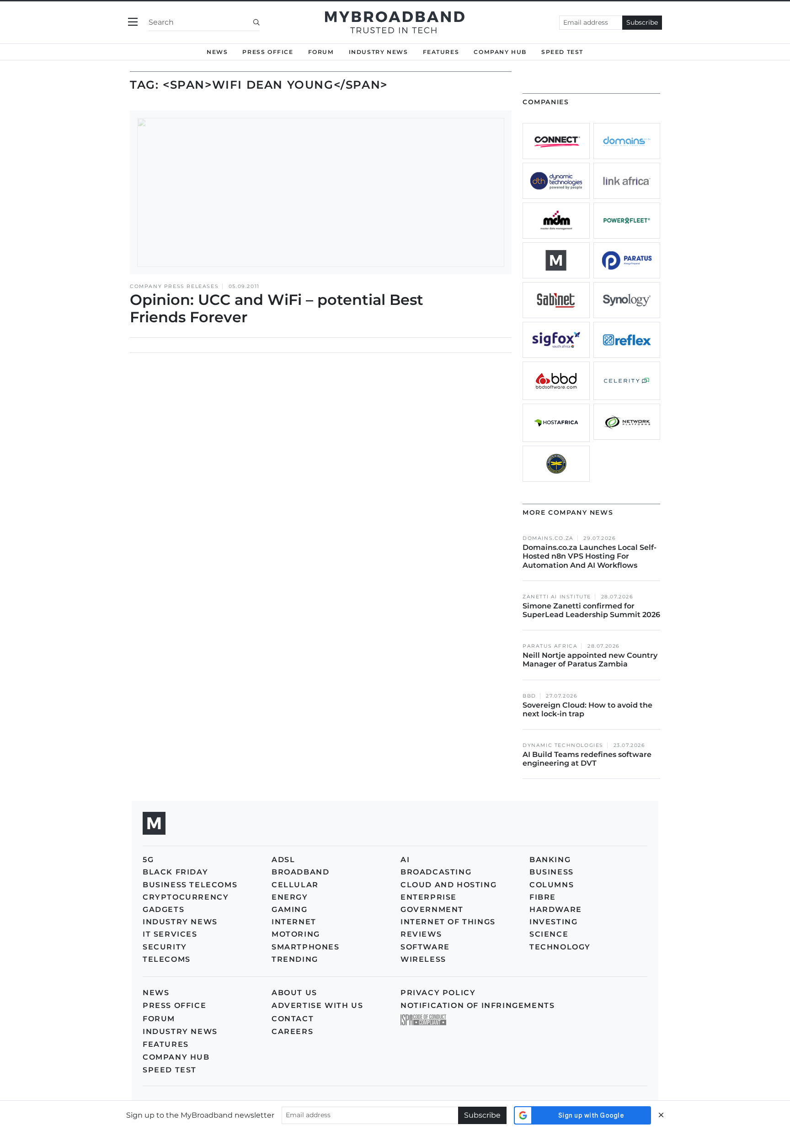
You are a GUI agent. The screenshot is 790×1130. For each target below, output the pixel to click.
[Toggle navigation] (133, 22)
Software (425, 947)
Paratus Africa (550, 646)
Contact (293, 1018)
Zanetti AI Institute (557, 597)
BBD (529, 696)
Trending (295, 959)
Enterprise (428, 897)
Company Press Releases (174, 286)
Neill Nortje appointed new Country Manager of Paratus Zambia (590, 659)
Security (165, 947)
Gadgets (163, 909)
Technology (560, 947)
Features (441, 51)
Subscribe (642, 22)
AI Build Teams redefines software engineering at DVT (587, 759)
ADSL (283, 859)
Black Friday (175, 872)
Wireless (423, 959)
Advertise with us (317, 1005)
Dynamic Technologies (563, 745)
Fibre (542, 897)
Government (432, 909)
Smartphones (306, 947)
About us (294, 992)
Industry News (378, 51)
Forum (321, 51)
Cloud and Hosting (448, 884)
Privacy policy (437, 992)
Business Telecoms (190, 884)
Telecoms (167, 959)
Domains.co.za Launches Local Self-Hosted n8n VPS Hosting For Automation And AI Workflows (590, 556)
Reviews (421, 934)
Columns (551, 884)
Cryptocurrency (186, 897)
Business (551, 872)
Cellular (295, 884)
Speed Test (170, 1070)
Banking (550, 859)
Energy (290, 897)
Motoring (296, 934)
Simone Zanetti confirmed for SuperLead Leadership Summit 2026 (591, 610)
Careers (292, 1031)
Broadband (300, 872)
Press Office (267, 51)
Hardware (555, 909)
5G (148, 859)
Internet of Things (448, 921)
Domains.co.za (548, 538)
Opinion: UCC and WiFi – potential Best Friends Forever (276, 308)
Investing (553, 921)
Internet (294, 921)
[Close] (661, 1115)
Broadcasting (435, 872)
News (217, 51)
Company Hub (500, 51)
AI (405, 859)
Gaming (290, 909)
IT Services (170, 934)
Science (548, 934)
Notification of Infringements (477, 1005)
